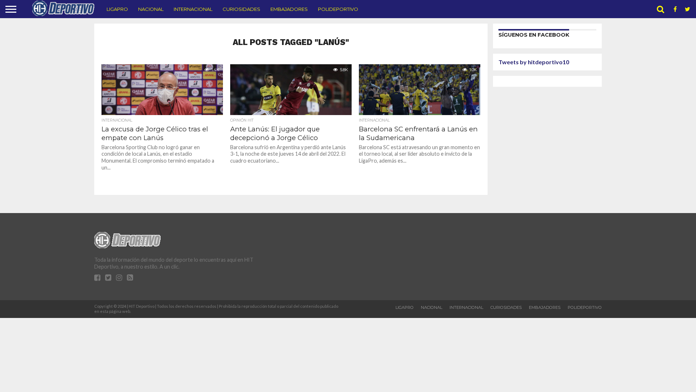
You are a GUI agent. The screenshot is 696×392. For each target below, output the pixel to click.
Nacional (150, 9)
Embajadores (289, 9)
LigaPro (117, 9)
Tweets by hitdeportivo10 (533, 61)
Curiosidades (241, 9)
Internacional (193, 9)
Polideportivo (338, 9)
